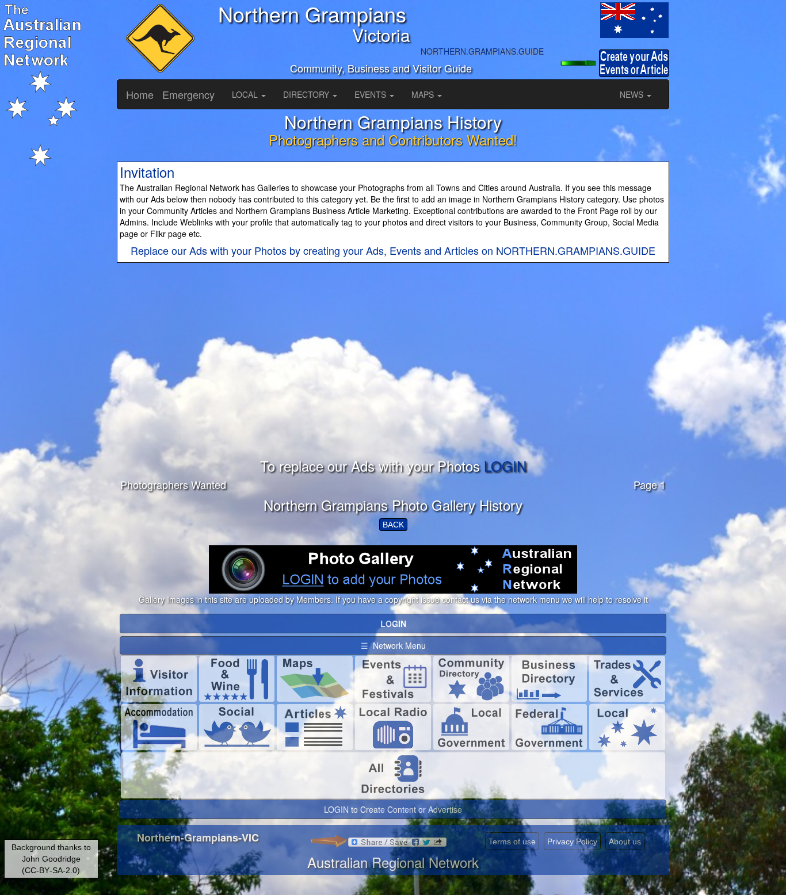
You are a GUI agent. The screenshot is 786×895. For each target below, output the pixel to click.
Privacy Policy (572, 841)
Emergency (188, 94)
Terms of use (512, 841)
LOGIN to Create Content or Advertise (393, 809)
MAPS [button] (423, 94)
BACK (393, 524)
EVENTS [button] (371, 94)
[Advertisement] (393, 377)
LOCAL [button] (246, 94)
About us (625, 841)
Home (140, 94)
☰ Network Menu (393, 645)
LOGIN (505, 466)
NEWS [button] (633, 94)
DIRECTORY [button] (307, 94)
